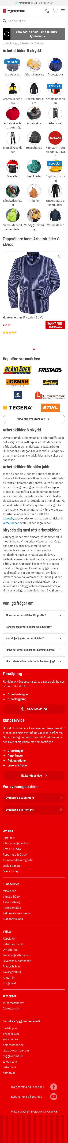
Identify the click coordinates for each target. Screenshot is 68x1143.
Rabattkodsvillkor (14, 944)
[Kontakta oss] (47, 10)
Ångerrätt (9, 977)
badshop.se (10, 1028)
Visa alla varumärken (31, 419)
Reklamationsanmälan (17, 913)
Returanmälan (12, 907)
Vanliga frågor (12, 896)
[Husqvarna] (18, 395)
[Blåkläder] (18, 370)
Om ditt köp (10, 949)
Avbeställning (11, 902)
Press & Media (12, 849)
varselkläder (11, 523)
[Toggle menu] (62, 10)
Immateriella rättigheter (18, 860)
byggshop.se (11, 1033)
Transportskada (13, 919)
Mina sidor (9, 891)
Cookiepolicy (11, 1008)
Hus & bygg (11, 43)
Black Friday (10, 871)
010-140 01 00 (37, 709)
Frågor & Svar (11, 966)
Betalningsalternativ (16, 955)
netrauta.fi (9, 1067)
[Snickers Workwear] (50, 382)
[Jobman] (18, 382)
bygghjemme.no (13, 1056)
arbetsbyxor (10, 518)
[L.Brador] (50, 395)
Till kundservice (31, 775)
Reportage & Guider (15, 854)
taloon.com (10, 1061)
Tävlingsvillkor (12, 972)
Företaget (9, 838)
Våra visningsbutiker (15, 843)
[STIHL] (50, 408)
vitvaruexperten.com (16, 1050)
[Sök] (4, 21)
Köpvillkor (9, 938)
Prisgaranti (9, 983)
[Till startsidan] (14, 11)
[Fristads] (50, 370)
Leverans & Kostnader (17, 961)
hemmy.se (9, 1072)
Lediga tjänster (12, 865)
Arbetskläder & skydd (32, 43)
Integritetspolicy (13, 1003)
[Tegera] (18, 408)
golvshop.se (10, 1039)
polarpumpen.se (13, 1045)
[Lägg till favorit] (60, 256)
